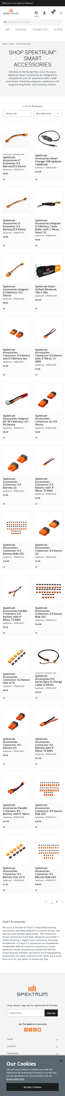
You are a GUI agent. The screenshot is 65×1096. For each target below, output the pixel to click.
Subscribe (51, 1013)
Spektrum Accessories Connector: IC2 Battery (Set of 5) (14, 872)
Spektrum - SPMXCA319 (13, 232)
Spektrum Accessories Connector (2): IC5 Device (46, 420)
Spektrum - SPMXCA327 (13, 428)
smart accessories (23, 44)
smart (11, 44)
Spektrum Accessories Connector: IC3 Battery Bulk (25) (13, 549)
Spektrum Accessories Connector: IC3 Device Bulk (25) (48, 612)
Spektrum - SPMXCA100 (45, 167)
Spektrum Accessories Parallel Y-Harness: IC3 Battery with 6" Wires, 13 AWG (15, 613)
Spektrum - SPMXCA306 (45, 494)
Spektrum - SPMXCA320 (13, 298)
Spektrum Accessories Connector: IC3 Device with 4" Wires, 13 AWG (48, 355)
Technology (40, 30)
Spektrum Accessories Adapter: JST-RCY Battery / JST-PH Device (16, 420)
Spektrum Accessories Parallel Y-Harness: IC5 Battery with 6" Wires (16, 809)
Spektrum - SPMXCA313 (13, 557)
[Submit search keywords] (5, 22)
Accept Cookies (32, 1087)
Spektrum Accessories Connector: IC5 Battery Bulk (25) (45, 872)
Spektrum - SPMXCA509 (13, 817)
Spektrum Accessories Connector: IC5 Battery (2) (12, 743)
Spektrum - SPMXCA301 (13, 362)
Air (7, 30)
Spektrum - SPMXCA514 (13, 169)
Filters (11, 113)
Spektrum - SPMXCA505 (45, 754)
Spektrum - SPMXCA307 (13, 623)
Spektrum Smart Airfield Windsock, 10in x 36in (46, 289)
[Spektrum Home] (11, 11)
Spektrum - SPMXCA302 (13, 491)
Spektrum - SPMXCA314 (45, 620)
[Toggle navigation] (61, 13)
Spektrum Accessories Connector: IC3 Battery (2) (12, 483)
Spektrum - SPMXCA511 (45, 880)
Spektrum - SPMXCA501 (13, 751)
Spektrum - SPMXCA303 (45, 557)
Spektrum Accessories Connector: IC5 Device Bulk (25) (48, 809)
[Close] (61, 1061)
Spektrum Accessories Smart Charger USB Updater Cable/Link (48, 160)
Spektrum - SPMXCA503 (45, 428)
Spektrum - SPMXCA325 (13, 686)
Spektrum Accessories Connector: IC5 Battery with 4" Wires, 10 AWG (44, 745)
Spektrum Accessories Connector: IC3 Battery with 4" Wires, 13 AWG (44, 484)
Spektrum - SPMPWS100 (46, 295)
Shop (10, 1039)
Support (11, 1046)
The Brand (12, 1054)
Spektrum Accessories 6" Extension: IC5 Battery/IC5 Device (14, 162)
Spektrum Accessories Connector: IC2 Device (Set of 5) (16, 678)
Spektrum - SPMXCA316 (45, 235)
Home (4, 44)
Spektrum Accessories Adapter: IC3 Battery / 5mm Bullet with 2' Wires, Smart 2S (48, 226)
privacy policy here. (15, 1079)
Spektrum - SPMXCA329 (45, 688)
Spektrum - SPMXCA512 (45, 817)
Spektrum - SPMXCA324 (13, 880)
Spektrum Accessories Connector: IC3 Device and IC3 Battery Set (16, 354)
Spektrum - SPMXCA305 (45, 365)
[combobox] (32, 22)
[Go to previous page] (46, 901)
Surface (20, 30)
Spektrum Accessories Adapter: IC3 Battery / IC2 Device (16, 291)
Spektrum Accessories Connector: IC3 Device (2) (48, 549)
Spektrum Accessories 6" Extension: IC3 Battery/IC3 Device (14, 225)
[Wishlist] (4, 179)
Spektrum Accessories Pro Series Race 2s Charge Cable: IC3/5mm (48, 680)
